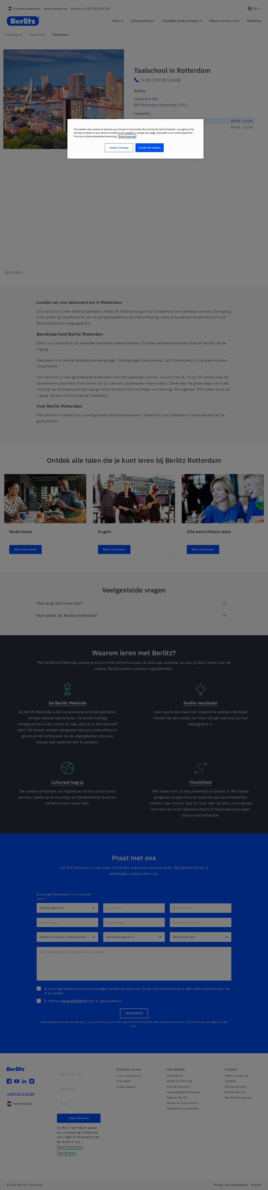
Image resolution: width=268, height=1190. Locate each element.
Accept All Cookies (149, 147)
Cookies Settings (119, 147)
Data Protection (127, 136)
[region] (135, 139)
